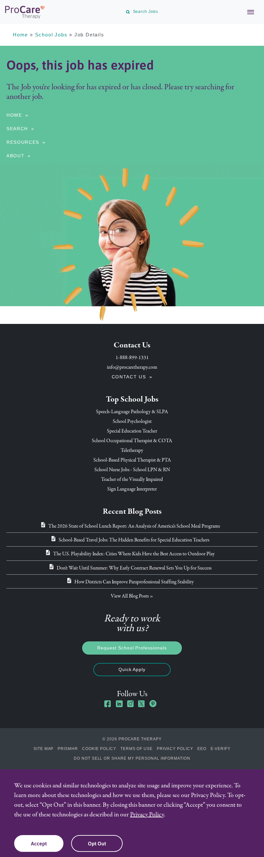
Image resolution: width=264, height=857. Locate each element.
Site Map (43, 748)
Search (17, 128)
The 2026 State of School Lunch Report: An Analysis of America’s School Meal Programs (134, 526)
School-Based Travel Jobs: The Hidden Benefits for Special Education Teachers (134, 540)
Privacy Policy (175, 748)
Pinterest (152, 703)
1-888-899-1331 (132, 357)
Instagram (130, 703)
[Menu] (247, 12)
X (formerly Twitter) (141, 704)
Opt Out (97, 843)
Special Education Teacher (132, 431)
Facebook (107, 703)
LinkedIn (119, 703)
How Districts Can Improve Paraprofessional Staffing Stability (134, 582)
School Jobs (51, 34)
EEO (201, 748)
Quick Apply (132, 669)
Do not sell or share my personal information (132, 758)
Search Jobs (145, 11)
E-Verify (221, 748)
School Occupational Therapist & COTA (132, 440)
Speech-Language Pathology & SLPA (132, 411)
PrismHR (68, 748)
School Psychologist (132, 421)
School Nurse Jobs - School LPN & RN (132, 469)
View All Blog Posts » (132, 596)
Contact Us (129, 376)
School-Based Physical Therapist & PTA (132, 460)
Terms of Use (136, 748)
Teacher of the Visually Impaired (132, 479)
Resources (22, 142)
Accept (39, 843)
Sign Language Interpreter (132, 489)
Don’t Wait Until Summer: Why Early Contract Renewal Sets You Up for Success (134, 568)
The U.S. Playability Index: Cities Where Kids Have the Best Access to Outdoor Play (134, 553)
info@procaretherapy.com (132, 367)
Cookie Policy (99, 748)
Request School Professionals (132, 647)
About (15, 155)
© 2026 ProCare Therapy (132, 739)
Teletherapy (132, 450)
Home (20, 34)
